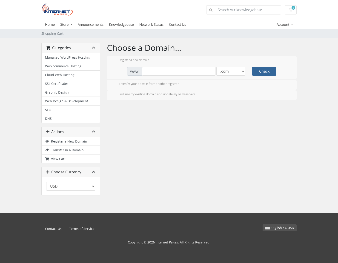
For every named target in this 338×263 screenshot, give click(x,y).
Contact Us (177, 24)
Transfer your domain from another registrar (149, 84)
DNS (48, 118)
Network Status (151, 24)
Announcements (90, 24)
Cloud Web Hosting (59, 75)
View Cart (57, 159)
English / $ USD (282, 228)
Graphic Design (57, 92)
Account (283, 24)
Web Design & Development (66, 101)
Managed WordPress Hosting (67, 57)
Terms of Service (82, 228)
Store (64, 24)
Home (50, 24)
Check (264, 71)
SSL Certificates (57, 83)
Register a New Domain (68, 141)
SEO (48, 110)
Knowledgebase (121, 24)
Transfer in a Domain (66, 150)
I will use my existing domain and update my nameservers (157, 94)
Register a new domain (134, 60)
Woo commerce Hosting (63, 66)
